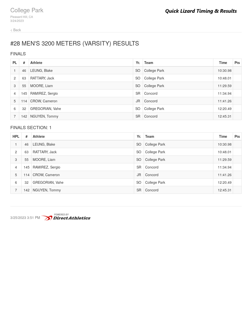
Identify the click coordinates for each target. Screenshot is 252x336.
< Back (15, 29)
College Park (26, 9)
